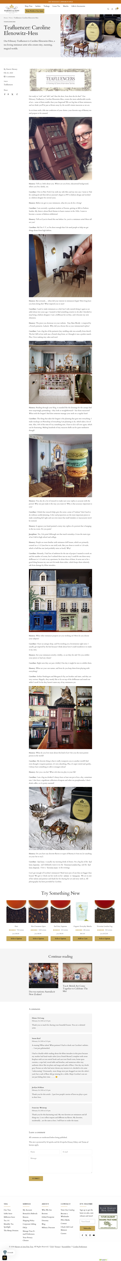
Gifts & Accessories (78, 6)
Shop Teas (28, 6)
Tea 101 (7, 1220)
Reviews (45, 1213)
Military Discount (48, 1227)
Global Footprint (48, 1217)
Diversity (45, 1220)
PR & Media (65, 1220)
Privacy (57, 1247)
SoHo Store (8, 1213)
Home (6, 18)
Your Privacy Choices (28, 1239)
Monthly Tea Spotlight (8, 1225)
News (11, 18)
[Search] (108, 9)
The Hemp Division (11, 1230)
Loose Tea (56, 6)
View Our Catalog (67, 1210)
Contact (64, 1223)
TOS (52, 1247)
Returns (25, 1217)
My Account (27, 1210)
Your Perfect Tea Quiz (34, 11)
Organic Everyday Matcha (83, 926)
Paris (16, 926)
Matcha (65, 6)
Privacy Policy (72, 1142)
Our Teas (7, 1210)
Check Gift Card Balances (67, 1228)
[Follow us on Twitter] (86, 1235)
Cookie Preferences (80, 1247)
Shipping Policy (28, 1220)
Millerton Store (9, 1217)
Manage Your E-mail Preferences (29, 1232)
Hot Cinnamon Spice (38, 926)
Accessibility (66, 1247)
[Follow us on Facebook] (82, 1235)
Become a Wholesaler (65, 1215)
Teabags (47, 6)
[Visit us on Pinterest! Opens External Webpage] (8, 94)
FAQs (25, 1227)
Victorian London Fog (72, 865)
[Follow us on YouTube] (93, 1235)
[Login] (112, 9)
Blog (43, 1224)
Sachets (38, 6)
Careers (63, 1233)
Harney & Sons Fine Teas (24, 1247)
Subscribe (87, 1228)
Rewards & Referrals (30, 1213)
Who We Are (47, 1210)
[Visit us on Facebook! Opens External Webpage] (4, 94)
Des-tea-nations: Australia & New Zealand (42, 993)
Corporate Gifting (29, 1224)
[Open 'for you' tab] (4, 1258)
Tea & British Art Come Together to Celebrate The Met (75, 988)
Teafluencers (9, 22)
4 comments (10, 76)
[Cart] (116, 9)
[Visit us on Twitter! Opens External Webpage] (12, 94)
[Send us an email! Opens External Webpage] (17, 94)
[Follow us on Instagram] (90, 1235)
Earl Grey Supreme (60, 926)
